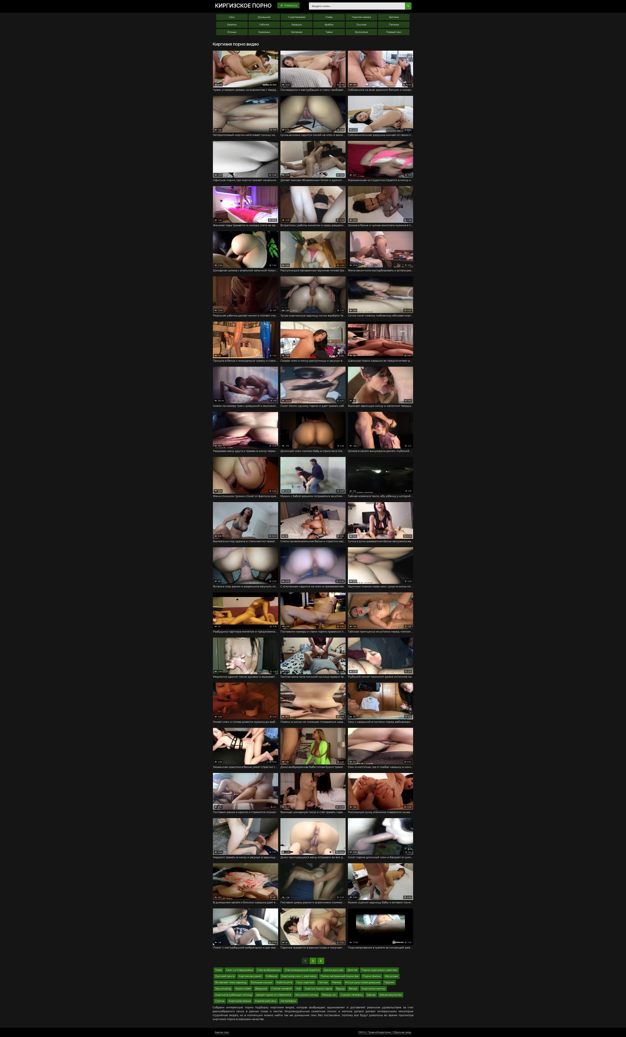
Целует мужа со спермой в (273, 994)
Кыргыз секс (222, 1032)
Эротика (394, 17)
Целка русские (333, 969)
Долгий (352, 969)
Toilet (218, 969)
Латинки (394, 24)
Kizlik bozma (284, 982)
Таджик (389, 982)
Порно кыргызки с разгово (379, 969)
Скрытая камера (361, 17)
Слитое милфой (281, 988)
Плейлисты (290, 5)
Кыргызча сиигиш (373, 988)
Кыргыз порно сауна (318, 988)
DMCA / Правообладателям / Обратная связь (384, 1032)
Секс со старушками (239, 969)
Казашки (296, 24)
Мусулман (391, 976)
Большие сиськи (261, 982)
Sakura (371, 994)
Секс (232, 17)
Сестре (323, 982)
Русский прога (224, 976)
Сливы (329, 17)
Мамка (336, 982)
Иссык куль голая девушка (362, 982)
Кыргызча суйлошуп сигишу (233, 994)
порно (243, 6)
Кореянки (264, 32)
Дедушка (261, 988)
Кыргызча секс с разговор (298, 976)
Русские (361, 24)
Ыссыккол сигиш (306, 994)
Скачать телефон (352, 994)
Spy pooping (223, 988)
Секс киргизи (305, 982)
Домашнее (264, 17)
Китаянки (296, 32)
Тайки (329, 32)
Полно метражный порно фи (339, 976)
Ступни (219, 1000)
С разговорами (296, 17)
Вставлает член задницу (231, 982)
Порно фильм (372, 976)
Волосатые (361, 32)
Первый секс (394, 32)
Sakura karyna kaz (391, 994)
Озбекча (271, 976)
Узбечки (264, 24)
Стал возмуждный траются (302, 969)
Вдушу (340, 988)
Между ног (329, 994)
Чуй (298, 988)
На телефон (288, 1000)
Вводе (353, 988)
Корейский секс (265, 1000)
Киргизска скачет (250, 976)
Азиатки (232, 24)
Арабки (329, 24)
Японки (231, 32)
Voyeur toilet (243, 988)
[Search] (408, 6)
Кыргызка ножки (240, 1000)
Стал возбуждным (269, 969)
